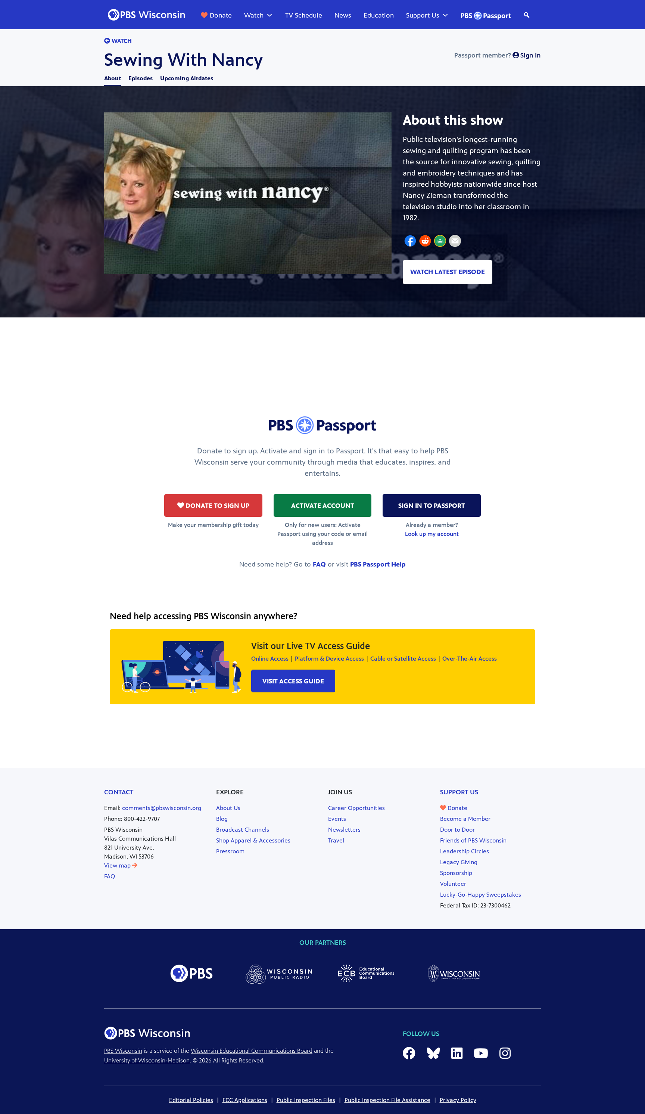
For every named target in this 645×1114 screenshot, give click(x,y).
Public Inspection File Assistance (387, 1100)
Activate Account (322, 506)
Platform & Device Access (329, 658)
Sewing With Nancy (183, 59)
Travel (336, 840)
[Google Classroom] (440, 242)
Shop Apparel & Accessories (253, 840)
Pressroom (230, 851)
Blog (222, 818)
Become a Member (465, 818)
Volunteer (453, 883)
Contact (119, 792)
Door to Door (457, 829)
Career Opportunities (356, 808)
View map (118, 865)
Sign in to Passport (431, 506)
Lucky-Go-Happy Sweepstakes (480, 894)
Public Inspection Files (306, 1100)
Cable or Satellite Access (403, 658)
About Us (228, 808)
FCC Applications (244, 1100)
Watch (254, 15)
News (342, 15)
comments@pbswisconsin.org (161, 808)
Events (337, 818)
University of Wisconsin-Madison (147, 1060)
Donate (221, 15)
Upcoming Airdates (186, 78)
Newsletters (344, 829)
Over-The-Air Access (469, 658)
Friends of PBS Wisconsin (473, 840)
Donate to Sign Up (216, 506)
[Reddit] (425, 242)
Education (379, 15)
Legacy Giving (458, 862)
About (112, 78)
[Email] (455, 242)
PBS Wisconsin (123, 1050)
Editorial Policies (191, 1100)
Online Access (270, 658)
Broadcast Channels (242, 829)
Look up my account (432, 533)
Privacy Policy (458, 1100)
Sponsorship (456, 872)
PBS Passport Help (378, 564)
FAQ (319, 564)
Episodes (140, 78)
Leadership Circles (464, 851)
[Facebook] (410, 242)
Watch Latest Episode (447, 272)
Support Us (422, 15)
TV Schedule (303, 15)
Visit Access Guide (293, 681)
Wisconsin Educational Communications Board (251, 1050)
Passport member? (497, 55)
